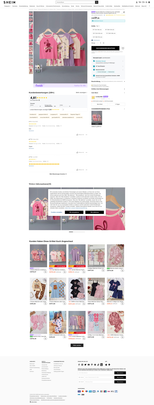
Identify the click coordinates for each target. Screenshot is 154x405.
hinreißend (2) (33, 114)
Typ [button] (97, 26)
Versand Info (44, 364)
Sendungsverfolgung (46, 372)
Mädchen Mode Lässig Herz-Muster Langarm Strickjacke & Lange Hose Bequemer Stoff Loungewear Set (115, 268)
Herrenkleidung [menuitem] (65, 6)
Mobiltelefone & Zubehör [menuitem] (128, 6)
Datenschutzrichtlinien (34, 400)
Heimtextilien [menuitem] (117, 6)
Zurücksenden (45, 366)
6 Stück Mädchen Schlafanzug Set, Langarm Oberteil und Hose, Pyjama (77, 336)
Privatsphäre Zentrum (34, 396)
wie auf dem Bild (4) (44, 117)
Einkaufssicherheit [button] (100, 69)
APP (106, 361)
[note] (57, 266)
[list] (90, 364)
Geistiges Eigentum (58, 398)
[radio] (97, 29)
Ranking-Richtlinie (46, 378)
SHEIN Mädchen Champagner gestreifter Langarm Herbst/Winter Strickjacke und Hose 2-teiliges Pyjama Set (115, 335)
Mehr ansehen (77, 345)
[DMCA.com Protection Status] (82, 394)
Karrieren (32, 371)
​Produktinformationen (46, 380)
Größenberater (45, 374)
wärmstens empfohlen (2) (68, 117)
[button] (146, 2)
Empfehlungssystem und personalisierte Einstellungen (53, 400)
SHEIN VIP (44, 376)
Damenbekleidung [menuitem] (23, 6)
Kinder (35, 9)
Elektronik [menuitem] (137, 6)
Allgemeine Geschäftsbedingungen (37, 398)
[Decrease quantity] (97, 43)
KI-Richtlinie (49, 398)
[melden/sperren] (86, 135)
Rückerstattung (45, 368)
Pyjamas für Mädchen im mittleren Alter (65, 9)
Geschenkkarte (57, 369)
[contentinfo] (102, 391)
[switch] (62, 109)
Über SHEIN (32, 365)
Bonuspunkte (57, 367)
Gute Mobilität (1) (34, 117)
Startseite (31, 9)
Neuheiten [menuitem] (14, 6)
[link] (140, 2)
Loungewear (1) (53, 114)
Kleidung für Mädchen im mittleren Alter (47, 9)
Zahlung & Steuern (58, 365)
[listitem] (96, 118)
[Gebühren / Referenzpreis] (99, 18)
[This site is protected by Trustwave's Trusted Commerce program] (79, 394)
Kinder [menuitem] (72, 6)
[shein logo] (9, 2)
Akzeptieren (81, 388)
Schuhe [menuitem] (77, 6)
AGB (31, 369)
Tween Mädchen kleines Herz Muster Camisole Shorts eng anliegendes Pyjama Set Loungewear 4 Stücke (96, 301)
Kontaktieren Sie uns (58, 363)
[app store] (106, 365)
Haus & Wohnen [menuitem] (40, 6)
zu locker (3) (79, 117)
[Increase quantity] (104, 43)
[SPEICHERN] (123, 48)
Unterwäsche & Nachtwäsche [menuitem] (53, 6)
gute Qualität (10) (56, 117)
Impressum (32, 363)
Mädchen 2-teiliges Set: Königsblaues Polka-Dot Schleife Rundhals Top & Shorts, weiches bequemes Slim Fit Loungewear (115, 301)
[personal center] (137, 2)
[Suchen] (96, 2)
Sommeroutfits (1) (64, 114)
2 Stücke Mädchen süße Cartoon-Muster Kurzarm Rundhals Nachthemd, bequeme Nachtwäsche (57, 301)
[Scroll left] (147, 6)
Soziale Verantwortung (35, 367)
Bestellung (44, 370)
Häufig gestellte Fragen (59, 371)
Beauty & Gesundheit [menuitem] (99, 6)
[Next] (122, 208)
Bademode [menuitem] (32, 6)
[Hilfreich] (77, 135)
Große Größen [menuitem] (109, 6)
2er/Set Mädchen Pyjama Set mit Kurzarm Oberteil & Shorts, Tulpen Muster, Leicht (77, 269)
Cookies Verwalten (62, 396)
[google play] (109, 365)
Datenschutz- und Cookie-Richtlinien (49, 396)
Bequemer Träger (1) (75, 114)
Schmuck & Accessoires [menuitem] (86, 6)
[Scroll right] (149, 6)
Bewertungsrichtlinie (34, 100)
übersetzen (31, 130)
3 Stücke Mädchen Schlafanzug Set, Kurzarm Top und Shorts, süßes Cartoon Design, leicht (38, 269)
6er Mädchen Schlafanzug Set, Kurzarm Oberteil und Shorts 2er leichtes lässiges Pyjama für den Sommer (57, 269)
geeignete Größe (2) (43, 114)
